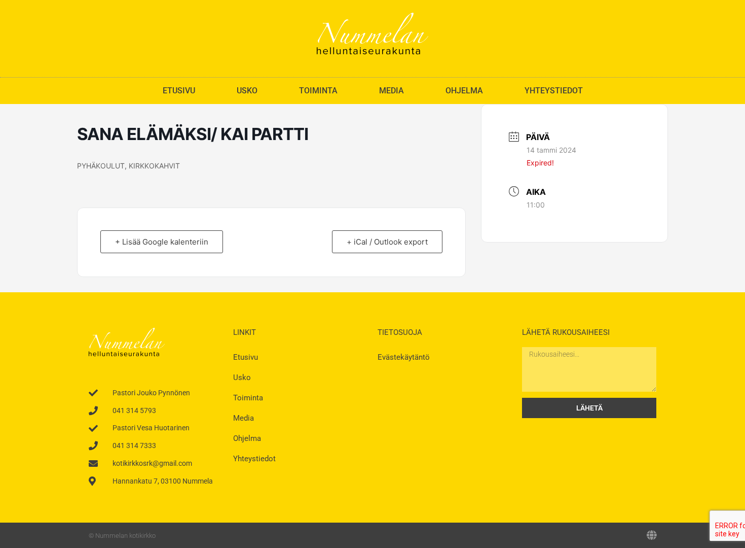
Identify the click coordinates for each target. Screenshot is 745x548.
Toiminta (318, 90)
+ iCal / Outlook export (387, 242)
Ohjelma (464, 90)
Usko (247, 90)
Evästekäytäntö (404, 357)
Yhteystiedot (554, 90)
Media (391, 90)
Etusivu (179, 90)
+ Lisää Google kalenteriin (161, 242)
